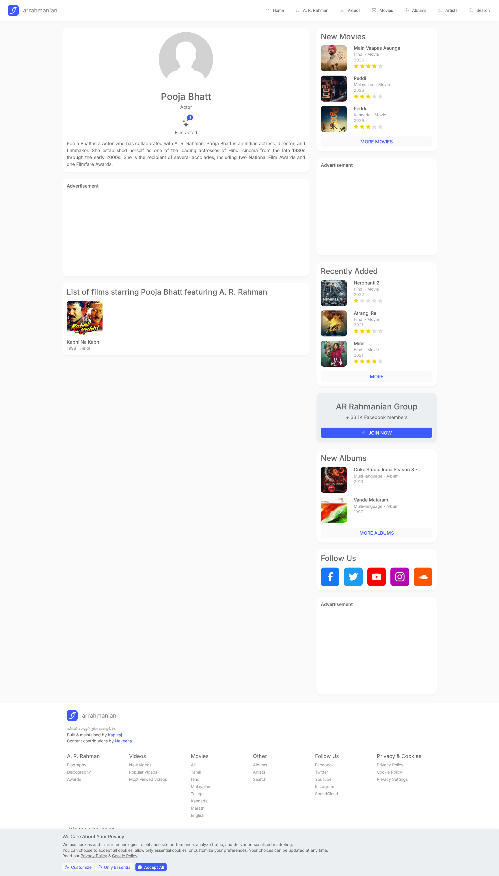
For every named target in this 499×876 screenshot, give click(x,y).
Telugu (197, 793)
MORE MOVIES (376, 142)
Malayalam (201, 786)
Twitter (321, 772)
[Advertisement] (186, 231)
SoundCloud (326, 793)
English (197, 815)
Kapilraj (115, 734)
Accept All (154, 867)
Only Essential (118, 867)
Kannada (199, 800)
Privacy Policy (390, 764)
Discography (79, 772)
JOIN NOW (380, 433)
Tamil (196, 772)
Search (483, 10)
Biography (76, 764)
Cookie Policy (389, 772)
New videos (140, 764)
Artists (451, 10)
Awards (74, 779)
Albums (419, 10)
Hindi (195, 779)
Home (278, 10)
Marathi (198, 808)
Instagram (324, 786)
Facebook (324, 764)
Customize (81, 867)
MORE (376, 376)
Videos (353, 10)
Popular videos (143, 772)
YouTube (323, 779)
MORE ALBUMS (377, 533)
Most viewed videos (148, 779)
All (193, 764)
